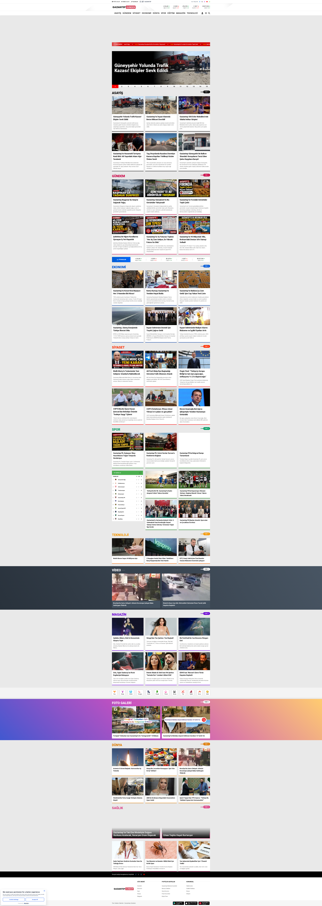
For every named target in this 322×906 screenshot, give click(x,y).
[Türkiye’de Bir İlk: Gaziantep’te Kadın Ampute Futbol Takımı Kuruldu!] (161, 479)
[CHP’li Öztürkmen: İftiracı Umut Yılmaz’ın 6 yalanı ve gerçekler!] (161, 397)
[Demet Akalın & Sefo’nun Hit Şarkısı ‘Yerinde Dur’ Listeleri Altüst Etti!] (161, 661)
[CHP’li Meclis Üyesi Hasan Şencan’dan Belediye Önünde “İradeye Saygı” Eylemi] (128, 397)
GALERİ (117, 1)
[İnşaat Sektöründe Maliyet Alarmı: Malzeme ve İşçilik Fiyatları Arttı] (194, 316)
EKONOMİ (146, 13)
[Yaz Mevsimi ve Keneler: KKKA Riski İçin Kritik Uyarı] (161, 850)
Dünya (139, 893)
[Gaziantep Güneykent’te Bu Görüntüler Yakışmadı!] (161, 188)
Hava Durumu (165, 891)
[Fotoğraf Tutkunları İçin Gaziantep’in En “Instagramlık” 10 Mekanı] (136, 719)
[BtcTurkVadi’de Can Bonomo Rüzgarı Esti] (194, 627)
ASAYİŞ (117, 13)
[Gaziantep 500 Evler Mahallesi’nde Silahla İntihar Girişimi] (194, 105)
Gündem (139, 886)
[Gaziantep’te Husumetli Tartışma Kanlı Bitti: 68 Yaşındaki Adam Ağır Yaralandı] (128, 142)
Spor (138, 891)
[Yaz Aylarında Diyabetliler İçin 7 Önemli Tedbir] (194, 850)
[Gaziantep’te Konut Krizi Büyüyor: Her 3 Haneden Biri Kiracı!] (128, 279)
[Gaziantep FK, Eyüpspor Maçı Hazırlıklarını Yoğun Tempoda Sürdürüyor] (128, 442)
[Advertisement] (103, 42)
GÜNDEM (127, 13)
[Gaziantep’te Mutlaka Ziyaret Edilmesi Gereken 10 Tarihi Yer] (186, 719)
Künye (188, 891)
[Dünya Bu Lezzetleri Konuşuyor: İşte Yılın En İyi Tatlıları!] (161, 757)
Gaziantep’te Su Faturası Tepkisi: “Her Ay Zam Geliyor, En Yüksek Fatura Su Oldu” (205, 44)
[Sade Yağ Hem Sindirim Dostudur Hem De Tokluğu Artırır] (128, 850)
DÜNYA (156, 13)
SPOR (163, 13)
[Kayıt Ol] (203, 13)
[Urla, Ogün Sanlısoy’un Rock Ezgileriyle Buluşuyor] (128, 661)
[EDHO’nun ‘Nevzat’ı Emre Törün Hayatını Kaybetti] (194, 661)
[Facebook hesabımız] (199, 1)
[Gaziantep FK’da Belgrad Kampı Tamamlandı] (194, 442)
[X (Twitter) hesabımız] (202, 1)
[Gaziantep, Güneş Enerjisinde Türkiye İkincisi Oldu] (128, 316)
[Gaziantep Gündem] (124, 8)
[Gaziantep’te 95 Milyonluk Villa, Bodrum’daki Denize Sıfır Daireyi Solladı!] (194, 225)
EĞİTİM (171, 13)
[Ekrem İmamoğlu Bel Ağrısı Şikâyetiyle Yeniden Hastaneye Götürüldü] (194, 397)
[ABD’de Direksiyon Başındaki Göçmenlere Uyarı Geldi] (161, 786)
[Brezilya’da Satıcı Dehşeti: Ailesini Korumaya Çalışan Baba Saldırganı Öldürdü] (136, 587)
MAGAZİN (180, 13)
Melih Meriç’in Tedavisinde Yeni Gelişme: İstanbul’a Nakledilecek (157, 44)
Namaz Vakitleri (166, 888)
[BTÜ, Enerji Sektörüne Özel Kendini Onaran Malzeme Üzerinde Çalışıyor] (194, 547)
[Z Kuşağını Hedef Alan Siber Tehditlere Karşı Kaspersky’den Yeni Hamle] (161, 547)
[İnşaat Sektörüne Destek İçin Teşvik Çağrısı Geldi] (161, 316)
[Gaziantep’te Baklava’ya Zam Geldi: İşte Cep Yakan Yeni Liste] (194, 279)
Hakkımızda (189, 886)
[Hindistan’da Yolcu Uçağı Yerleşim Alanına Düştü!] (128, 786)
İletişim (188, 893)
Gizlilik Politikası (190, 888)
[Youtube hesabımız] (207, 1)
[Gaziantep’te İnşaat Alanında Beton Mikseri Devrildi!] (161, 105)
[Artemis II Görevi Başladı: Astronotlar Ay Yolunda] (128, 757)
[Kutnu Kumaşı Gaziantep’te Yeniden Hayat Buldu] (161, 279)
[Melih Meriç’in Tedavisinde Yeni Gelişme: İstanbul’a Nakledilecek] (128, 359)
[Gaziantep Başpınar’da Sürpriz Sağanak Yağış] (128, 188)
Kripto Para (165, 896)
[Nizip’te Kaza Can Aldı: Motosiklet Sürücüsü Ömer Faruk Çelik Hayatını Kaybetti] (186, 587)
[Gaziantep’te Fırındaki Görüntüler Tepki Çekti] (194, 188)
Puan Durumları (166, 893)
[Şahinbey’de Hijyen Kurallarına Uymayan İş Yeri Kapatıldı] (128, 225)
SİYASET (136, 13)
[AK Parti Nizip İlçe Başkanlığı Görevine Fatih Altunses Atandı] (161, 359)
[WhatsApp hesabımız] (209, 1)
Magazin (139, 896)
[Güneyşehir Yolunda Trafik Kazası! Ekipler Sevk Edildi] (128, 105)
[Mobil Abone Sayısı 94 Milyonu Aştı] (128, 547)
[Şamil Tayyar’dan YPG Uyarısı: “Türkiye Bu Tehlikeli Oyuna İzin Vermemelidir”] (194, 786)
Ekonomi (139, 888)
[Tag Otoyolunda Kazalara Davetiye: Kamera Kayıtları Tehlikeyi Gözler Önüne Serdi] (161, 142)
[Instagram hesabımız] (204, 1)
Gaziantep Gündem (130, 903)
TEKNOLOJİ (192, 13)
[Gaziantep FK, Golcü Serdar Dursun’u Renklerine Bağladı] (161, 442)
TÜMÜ (206, 92)
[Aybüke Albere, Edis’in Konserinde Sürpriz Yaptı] (128, 627)
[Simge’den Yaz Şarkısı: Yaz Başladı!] (161, 627)
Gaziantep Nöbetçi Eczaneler (169, 886)
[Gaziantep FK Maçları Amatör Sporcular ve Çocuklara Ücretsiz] (194, 509)
